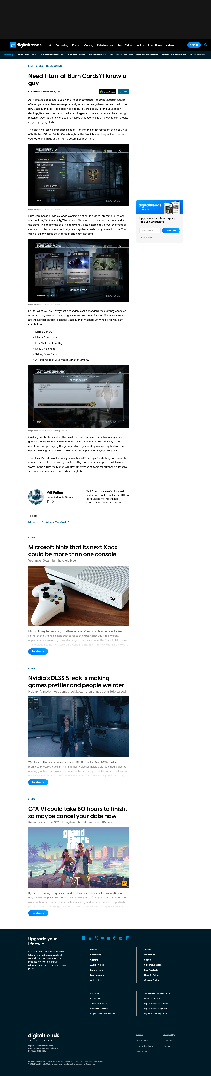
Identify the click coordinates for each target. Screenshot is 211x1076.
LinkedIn (120, 938)
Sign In (194, 45)
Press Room (168, 1040)
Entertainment (97, 975)
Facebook (83, 938)
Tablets (147, 949)
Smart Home (96, 970)
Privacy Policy (146, 237)
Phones (93, 949)
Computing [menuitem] (61, 45)
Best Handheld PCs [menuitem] (97, 54)
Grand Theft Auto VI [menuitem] (26, 54)
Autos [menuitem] (140, 45)
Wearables (149, 954)
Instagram (90, 938)
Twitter (96, 938)
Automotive (96, 980)
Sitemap (166, 1046)
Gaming (94, 959)
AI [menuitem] (50, 45)
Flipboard (127, 938)
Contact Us (95, 998)
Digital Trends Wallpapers (156, 1003)
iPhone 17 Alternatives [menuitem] (147, 54)
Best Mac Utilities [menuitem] (76, 54)
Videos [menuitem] (170, 45)
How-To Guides (151, 975)
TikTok (108, 938)
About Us (94, 993)
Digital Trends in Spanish (155, 1008)
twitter (53, 501)
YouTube (102, 938)
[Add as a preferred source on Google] (107, 91)
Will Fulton (35, 91)
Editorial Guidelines (99, 1008)
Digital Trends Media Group (45, 1064)
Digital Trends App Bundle (156, 1013)
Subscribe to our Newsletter (157, 993)
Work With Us (142, 1040)
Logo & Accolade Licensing (102, 1013)
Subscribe (171, 230)
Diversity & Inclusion (144, 1046)
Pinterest (114, 938)
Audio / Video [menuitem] (125, 45)
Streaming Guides (153, 965)
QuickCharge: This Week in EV (56, 522)
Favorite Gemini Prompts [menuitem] (173, 54)
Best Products (151, 970)
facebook (48, 501)
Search (205, 45)
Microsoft (32, 522)
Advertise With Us (98, 1003)
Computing (95, 954)
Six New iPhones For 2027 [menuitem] (52, 54)
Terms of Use (141, 1051)
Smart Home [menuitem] (155, 45)
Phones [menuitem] (76, 45)
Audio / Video (97, 965)
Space (147, 959)
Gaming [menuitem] (88, 45)
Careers (139, 1034)
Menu (5, 45)
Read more (38, 651)
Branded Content (152, 998)
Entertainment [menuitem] (105, 45)
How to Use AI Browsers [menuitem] (121, 54)
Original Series (151, 980)
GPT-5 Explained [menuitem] (197, 54)
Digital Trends (20, 49)
